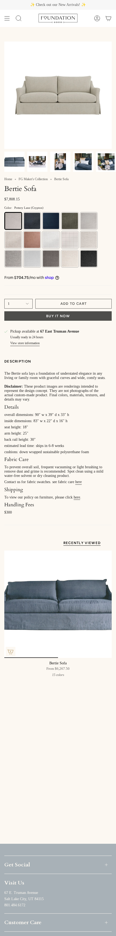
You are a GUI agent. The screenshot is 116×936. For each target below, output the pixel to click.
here (78, 482)
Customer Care (23, 922)
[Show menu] (7, 18)
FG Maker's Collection (33, 179)
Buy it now (58, 316)
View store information (25, 343)
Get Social (17, 864)
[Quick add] (10, 652)
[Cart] (108, 18)
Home (8, 179)
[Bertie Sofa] (58, 604)
